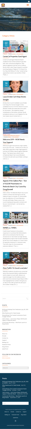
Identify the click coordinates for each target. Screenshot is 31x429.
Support (4, 340)
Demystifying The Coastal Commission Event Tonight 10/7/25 (14, 315)
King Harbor (5, 347)
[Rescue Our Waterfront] (3, 5)
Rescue (5, 54)
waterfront (5, 349)
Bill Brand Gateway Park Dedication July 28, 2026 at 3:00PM (15, 310)
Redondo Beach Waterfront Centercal (11, 135)
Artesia (14, 54)
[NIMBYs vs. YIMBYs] (15, 217)
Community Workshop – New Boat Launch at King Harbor (14, 323)
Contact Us (5, 338)
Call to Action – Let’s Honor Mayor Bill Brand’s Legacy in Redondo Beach (14, 319)
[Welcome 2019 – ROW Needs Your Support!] (15, 127)
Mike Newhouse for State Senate (11, 313)
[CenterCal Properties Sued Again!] (15, 46)
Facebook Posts (6, 344)
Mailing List (5, 342)
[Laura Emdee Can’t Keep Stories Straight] (15, 86)
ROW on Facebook (6, 358)
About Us (4, 334)
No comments (20, 54)
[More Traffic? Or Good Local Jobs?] (15, 258)
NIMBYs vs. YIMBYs (9, 228)
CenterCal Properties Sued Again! (15, 56)
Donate (4, 336)
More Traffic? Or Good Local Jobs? (15, 268)
